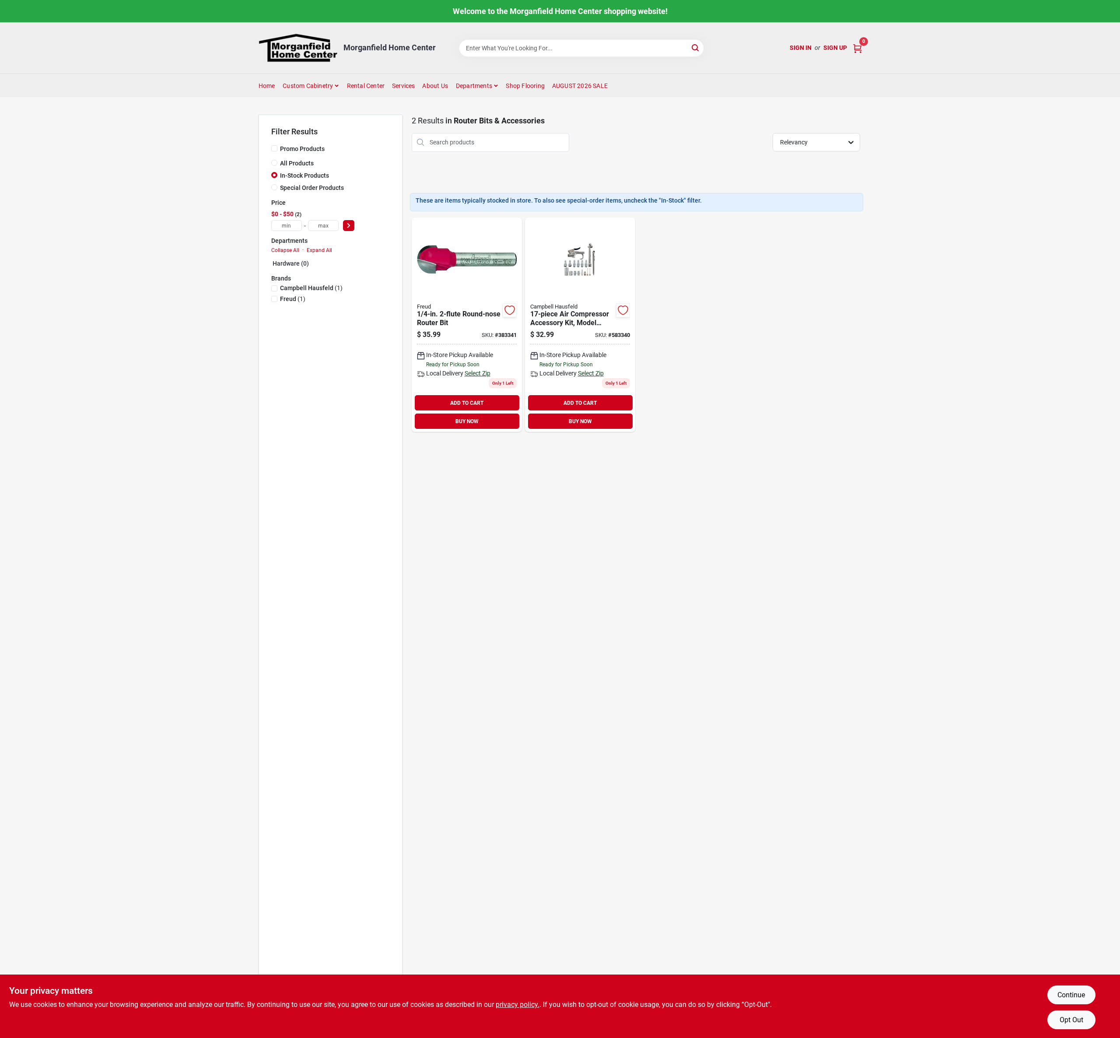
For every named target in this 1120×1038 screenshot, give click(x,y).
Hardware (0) (291, 263)
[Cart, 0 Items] (857, 48)
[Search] (696, 47)
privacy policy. (517, 1004)
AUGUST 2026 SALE (580, 85)
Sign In (801, 47)
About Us (435, 85)
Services (403, 85)
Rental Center (366, 85)
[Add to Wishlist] (510, 310)
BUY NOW (467, 421)
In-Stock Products (304, 175)
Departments (474, 85)
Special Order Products (312, 188)
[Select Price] (348, 225)
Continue (1071, 995)
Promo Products (302, 149)
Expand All (319, 250)
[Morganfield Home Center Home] (298, 47)
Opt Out (1071, 1020)
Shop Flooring (525, 85)
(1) (311, 287)
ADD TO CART (466, 403)
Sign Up (835, 47)
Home (267, 85)
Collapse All (285, 250)
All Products (297, 163)
